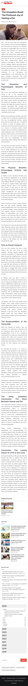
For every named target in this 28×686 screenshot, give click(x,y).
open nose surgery (21, 667)
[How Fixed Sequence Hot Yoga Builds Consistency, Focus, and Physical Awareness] (5, 557)
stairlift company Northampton (8, 670)
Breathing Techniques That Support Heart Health (14, 579)
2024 (4, 632)
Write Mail (14, 683)
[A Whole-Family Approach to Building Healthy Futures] (5, 536)
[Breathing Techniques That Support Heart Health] (5, 543)
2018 (4, 652)
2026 (4, 606)
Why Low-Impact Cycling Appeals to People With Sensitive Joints (17, 549)
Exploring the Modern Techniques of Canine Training (7, 512)
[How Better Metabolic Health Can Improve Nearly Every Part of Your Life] (5, 528)
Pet (3, 9)
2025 (4, 629)
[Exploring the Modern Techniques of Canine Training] (7, 506)
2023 (4, 635)
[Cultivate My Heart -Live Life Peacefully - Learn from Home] (7, 2)
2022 (4, 639)
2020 (4, 645)
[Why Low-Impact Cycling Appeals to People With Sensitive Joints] (5, 549)
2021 (4, 642)
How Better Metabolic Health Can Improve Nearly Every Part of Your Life (18, 527)
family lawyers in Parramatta (8, 667)
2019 (4, 648)
